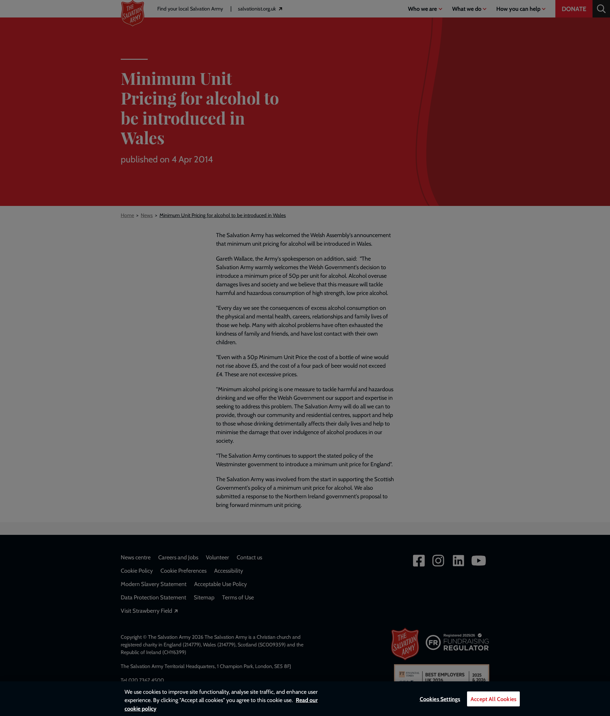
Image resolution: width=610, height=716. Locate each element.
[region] (305, 698)
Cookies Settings (440, 699)
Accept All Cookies (493, 699)
